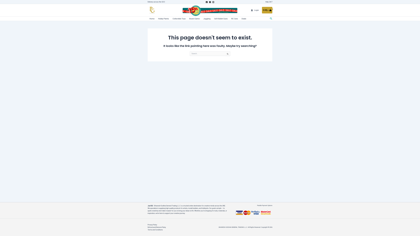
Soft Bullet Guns (221, 19)
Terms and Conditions (155, 230)
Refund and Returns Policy (157, 227)
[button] (271, 18)
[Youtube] (213, 2)
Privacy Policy (152, 225)
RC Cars (234, 19)
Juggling (207, 19)
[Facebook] (207, 2)
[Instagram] (210, 2)
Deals (244, 19)
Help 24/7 (268, 2)
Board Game (194, 19)
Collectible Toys (179, 19)
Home (152, 19)
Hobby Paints (163, 19)
